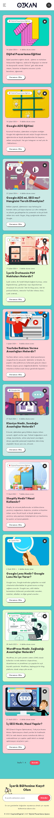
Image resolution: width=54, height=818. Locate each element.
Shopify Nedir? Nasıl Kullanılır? (20, 500)
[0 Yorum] (45, 93)
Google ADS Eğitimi (19, 126)
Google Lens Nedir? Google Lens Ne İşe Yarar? (25, 575)
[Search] (48, 5)
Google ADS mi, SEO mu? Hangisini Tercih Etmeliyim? (25, 199)
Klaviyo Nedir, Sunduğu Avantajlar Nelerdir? (22, 425)
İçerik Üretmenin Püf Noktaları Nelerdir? (20, 274)
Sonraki (35, 763)
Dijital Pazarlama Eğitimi (20, 21)
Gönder (44, 798)
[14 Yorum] (45, 21)
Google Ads (15, 165)
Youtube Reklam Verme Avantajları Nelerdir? (22, 349)
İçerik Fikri (15, 240)
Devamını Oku (15, 77)
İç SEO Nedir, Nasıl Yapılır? (24, 724)
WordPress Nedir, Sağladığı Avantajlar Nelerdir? (25, 650)
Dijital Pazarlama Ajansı (39, 814)
